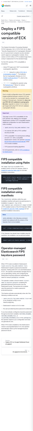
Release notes (13, 11)
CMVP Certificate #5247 (11, 78)
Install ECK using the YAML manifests (13, 209)
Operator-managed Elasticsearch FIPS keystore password (13, 251)
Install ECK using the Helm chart (10, 170)
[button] (3, 42)
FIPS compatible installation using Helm (15, 160)
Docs (2, 11)
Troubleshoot (21, 11)
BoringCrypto (9, 85)
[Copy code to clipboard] (29, 177)
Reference (29, 11)
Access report (28, 1)
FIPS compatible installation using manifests (11, 191)
